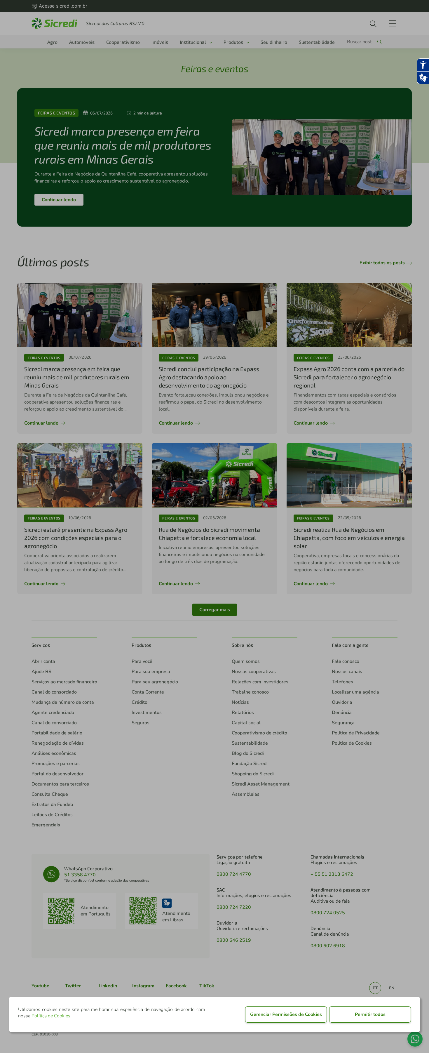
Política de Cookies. (52, 1016)
